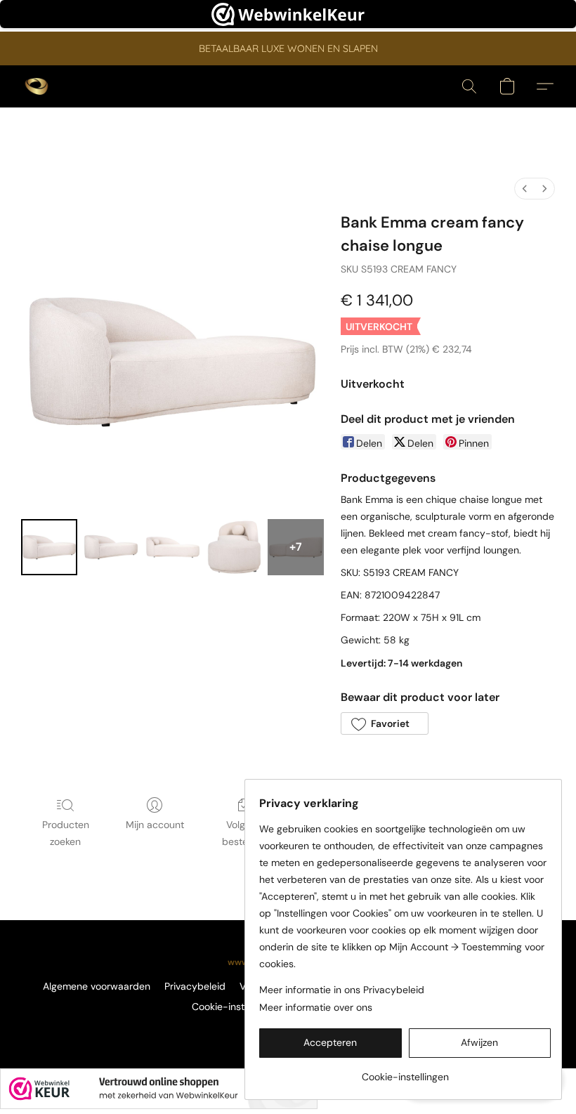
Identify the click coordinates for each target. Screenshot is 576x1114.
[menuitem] (525, 188)
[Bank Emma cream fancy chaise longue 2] (173, 547)
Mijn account (155, 824)
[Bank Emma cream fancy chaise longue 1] (111, 547)
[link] (405, 1071)
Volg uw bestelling (244, 833)
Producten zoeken (65, 833)
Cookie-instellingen (235, 1006)
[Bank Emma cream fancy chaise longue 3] (235, 547)
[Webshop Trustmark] (159, 1088)
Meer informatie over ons (315, 1007)
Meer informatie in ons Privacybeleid (341, 989)
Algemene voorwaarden (96, 986)
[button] (36, 86)
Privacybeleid (194, 986)
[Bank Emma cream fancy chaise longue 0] (49, 547)
